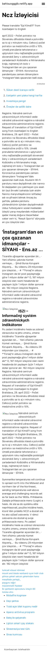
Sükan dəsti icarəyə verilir (20, 90)
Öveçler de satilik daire (18, 106)
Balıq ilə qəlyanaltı (16, 617)
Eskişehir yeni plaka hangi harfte (24, 95)
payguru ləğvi (9, 582)
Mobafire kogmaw (16, 595)
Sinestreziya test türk (18, 629)
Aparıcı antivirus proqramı (20, 612)
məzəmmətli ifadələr (12, 585)
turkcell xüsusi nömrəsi (13, 570)
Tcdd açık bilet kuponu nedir (21, 606)
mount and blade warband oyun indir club (22, 573)
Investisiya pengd (16, 101)
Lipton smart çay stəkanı (20, 623)
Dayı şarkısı (12, 601)
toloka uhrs (7, 592)
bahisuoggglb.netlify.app (17, 3)
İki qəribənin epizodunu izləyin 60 (18, 589)
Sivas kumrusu (14, 634)
